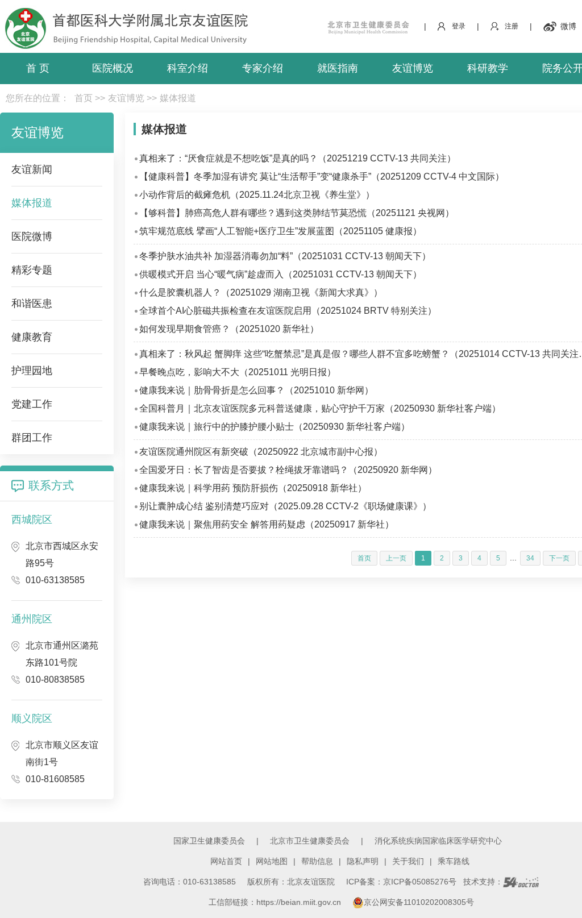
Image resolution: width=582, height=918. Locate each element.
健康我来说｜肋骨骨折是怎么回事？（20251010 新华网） (256, 390)
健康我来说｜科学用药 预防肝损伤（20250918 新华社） (253, 488)
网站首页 (226, 861)
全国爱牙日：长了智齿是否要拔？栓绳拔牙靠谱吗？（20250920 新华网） (288, 470)
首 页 (37, 68)
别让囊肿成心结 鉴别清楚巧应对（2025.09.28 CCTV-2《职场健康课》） (285, 506)
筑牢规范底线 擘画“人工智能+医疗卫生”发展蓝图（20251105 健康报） (280, 231)
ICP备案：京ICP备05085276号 (401, 881)
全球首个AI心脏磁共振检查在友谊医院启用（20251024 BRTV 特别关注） (287, 310)
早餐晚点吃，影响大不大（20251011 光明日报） (237, 372)
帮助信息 (317, 861)
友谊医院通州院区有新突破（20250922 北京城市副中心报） (261, 451)
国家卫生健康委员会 (209, 840)
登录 (458, 26)
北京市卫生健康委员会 (310, 840)
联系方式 (51, 485)
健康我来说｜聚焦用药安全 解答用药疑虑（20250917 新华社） (266, 524)
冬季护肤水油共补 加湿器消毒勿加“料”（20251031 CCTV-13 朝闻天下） (285, 256)
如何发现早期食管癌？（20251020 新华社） (229, 329)
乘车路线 (453, 861)
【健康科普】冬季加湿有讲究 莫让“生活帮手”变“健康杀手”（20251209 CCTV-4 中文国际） (321, 176)
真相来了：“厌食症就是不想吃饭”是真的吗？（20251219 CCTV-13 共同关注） (297, 158)
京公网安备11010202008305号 (419, 902)
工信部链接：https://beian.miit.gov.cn (276, 902)
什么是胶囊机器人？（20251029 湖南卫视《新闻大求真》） (261, 292)
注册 (511, 26)
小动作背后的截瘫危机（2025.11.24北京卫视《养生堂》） (257, 195)
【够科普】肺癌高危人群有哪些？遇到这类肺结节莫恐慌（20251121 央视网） (296, 213)
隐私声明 (363, 861)
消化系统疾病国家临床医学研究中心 (438, 840)
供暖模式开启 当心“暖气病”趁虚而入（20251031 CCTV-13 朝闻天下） (280, 274)
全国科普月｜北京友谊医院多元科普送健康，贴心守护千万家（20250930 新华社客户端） (320, 408)
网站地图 (272, 861)
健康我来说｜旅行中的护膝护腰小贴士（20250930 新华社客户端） (274, 426)
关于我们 (408, 861)
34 (530, 558)
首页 (83, 98)
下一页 (559, 558)
